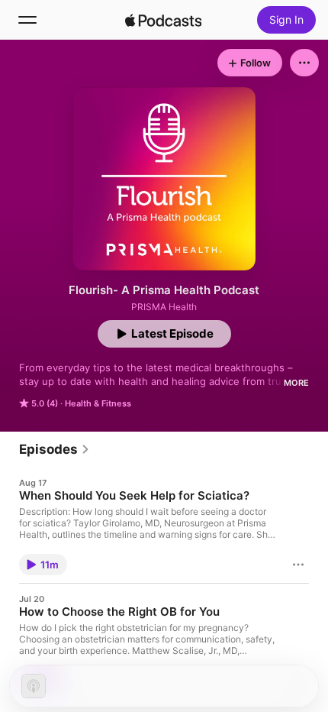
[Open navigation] (27, 20)
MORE (296, 382)
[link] (54, 449)
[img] (163, 20)
